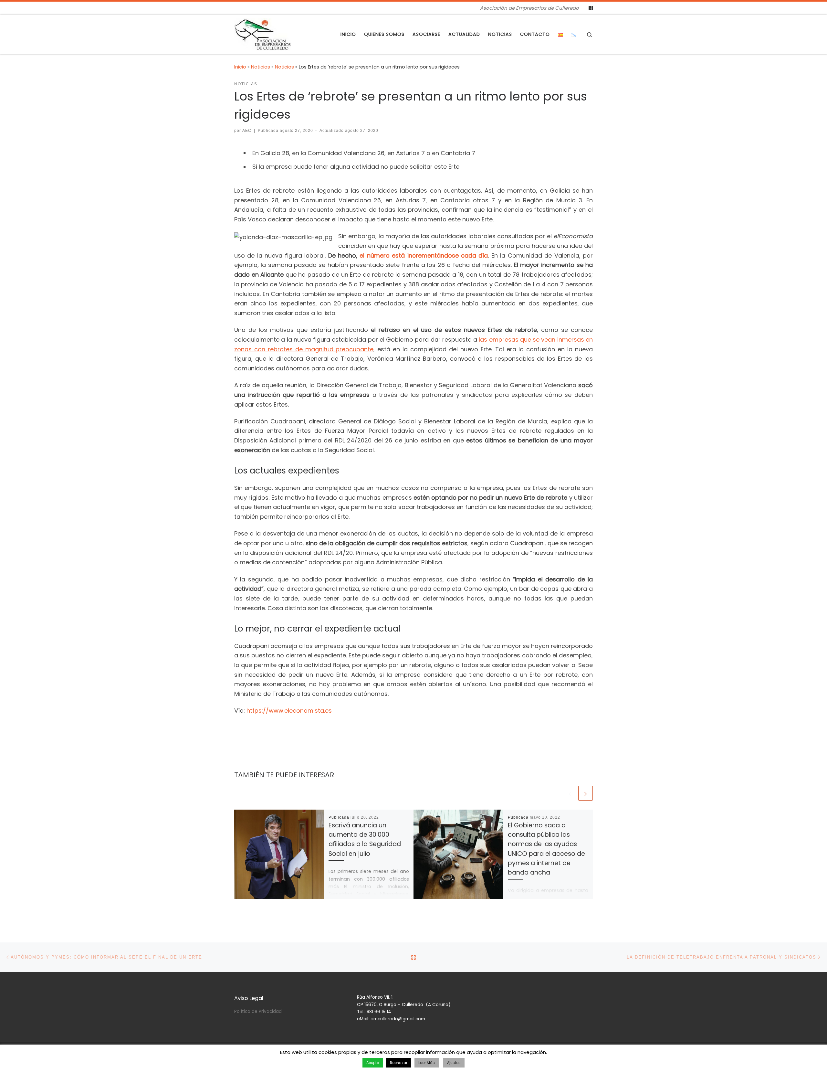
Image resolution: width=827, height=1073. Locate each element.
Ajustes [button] (454, 1062)
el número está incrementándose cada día (424, 255)
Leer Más (426, 1062)
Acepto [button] (372, 1062)
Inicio (240, 67)
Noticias (260, 67)
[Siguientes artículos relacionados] (585, 793)
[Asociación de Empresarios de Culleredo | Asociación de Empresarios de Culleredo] (262, 33)
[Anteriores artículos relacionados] (569, 793)
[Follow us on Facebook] (591, 8)
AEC (246, 130)
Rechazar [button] (398, 1062)
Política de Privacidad (258, 1011)
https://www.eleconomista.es (289, 710)
